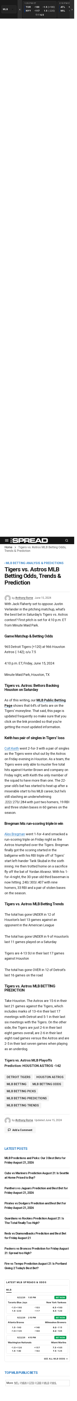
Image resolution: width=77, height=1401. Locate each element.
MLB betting (17, 1084)
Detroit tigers (18, 1077)
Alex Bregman (14, 834)
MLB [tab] (9, 1289)
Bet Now (60, 1297)
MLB (46, 1383)
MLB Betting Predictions (27, 1098)
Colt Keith (11, 748)
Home (8, 547)
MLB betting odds (47, 1084)
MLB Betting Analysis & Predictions (35, 563)
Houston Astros (49, 1077)
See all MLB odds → (56, 1358)
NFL (16, 1383)
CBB (38, 1383)
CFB (31, 1383)
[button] (6, 540)
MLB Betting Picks (21, 1091)
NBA (24, 1383)
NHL (54, 1383)
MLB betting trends (23, 1105)
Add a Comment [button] (22, 1130)
